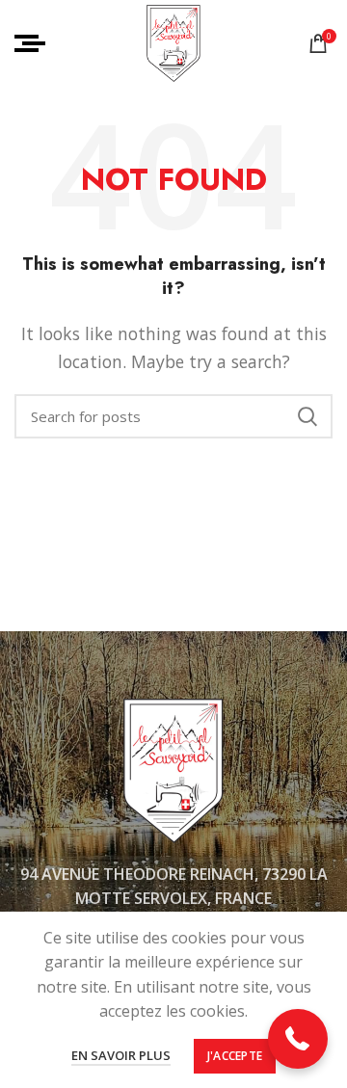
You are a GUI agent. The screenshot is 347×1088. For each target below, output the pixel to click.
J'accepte (235, 1056)
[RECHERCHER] (306, 416)
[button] (298, 1039)
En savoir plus (121, 1055)
